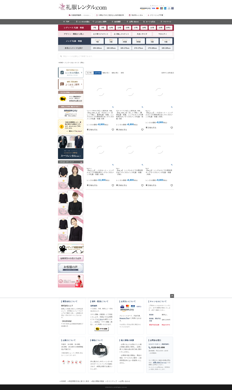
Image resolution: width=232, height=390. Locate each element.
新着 (122, 73)
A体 (111, 41)
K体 (166, 41)
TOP (67, 22)
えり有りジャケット (100, 34)
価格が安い (106, 73)
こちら (100, 319)
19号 (144, 28)
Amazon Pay (124, 318)
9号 (103, 28)
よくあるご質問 (100, 22)
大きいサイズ (142, 34)
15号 (127, 28)
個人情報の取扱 (98, 381)
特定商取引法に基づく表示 (79, 381)
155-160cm (97, 48)
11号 (111, 28)
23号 (160, 28)
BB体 (138, 41)
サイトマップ (112, 381)
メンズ (67, 62)
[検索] (61, 56)
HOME (61, 62)
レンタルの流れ (84, 22)
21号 (152, 28)
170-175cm (138, 48)
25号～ (168, 28)
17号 (136, 28)
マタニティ (162, 34)
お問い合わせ (134, 22)
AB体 (124, 41)
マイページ (167, 22)
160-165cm (111, 48)
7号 (94, 28)
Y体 (97, 41)
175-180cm (152, 48)
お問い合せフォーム (159, 362)
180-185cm (166, 48)
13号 (119, 28)
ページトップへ (172, 296)
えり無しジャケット (121, 34)
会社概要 (117, 22)
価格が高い (115, 73)
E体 (152, 41)
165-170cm (124, 48)
